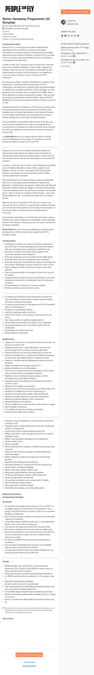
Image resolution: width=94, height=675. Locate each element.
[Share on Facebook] (65, 36)
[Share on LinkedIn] (62, 36)
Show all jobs (65, 66)
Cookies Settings (29, 666)
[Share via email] (72, 36)
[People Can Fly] (19, 9)
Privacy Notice (29, 662)
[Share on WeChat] (78, 36)
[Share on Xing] (75, 36)
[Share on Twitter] (69, 36)
